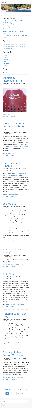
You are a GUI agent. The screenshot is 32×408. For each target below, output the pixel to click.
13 (18, 393)
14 (22, 393)
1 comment (13, 196)
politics (12, 153)
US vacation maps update (10, 29)
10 (7, 393)
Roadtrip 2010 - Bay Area (14, 315)
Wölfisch (4, 2)
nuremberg (16, 304)
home (7, 240)
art (6, 194)
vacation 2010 (15, 343)
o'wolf (11, 83)
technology (15, 194)
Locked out (9, 203)
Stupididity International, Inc (12, 79)
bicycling (22, 304)
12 (14, 393)
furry (12, 377)
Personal (5, 65)
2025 (4, 44)
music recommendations (16, 264)
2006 (7, 48)
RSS (4, 72)
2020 (7, 44)
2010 (17, 46)
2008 (23, 46)
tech (16, 240)
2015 (23, 44)
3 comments (13, 242)
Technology (6, 63)
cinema (10, 194)
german (8, 153)
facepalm (8, 114)
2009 (20, 46)
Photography (6, 59)
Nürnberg (8, 274)
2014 (4, 46)
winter (10, 304)
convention (17, 377)
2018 (13, 44)
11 (11, 393)
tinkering (11, 240)
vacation (8, 343)
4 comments (13, 116)
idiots (7, 304)
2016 (20, 44)
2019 (10, 44)
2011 (13, 46)
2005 (10, 48)
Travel (4, 61)
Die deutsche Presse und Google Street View (15, 126)
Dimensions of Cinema (11, 164)
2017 (17, 44)
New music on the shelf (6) (13, 250)
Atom (7, 72)
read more (6, 116)
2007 (4, 48)
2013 (7, 46)
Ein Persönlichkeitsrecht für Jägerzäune (17, 146)
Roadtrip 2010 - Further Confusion (13, 353)
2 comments (13, 155)
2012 (10, 46)
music (7, 264)
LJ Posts (5, 57)
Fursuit (5, 55)
